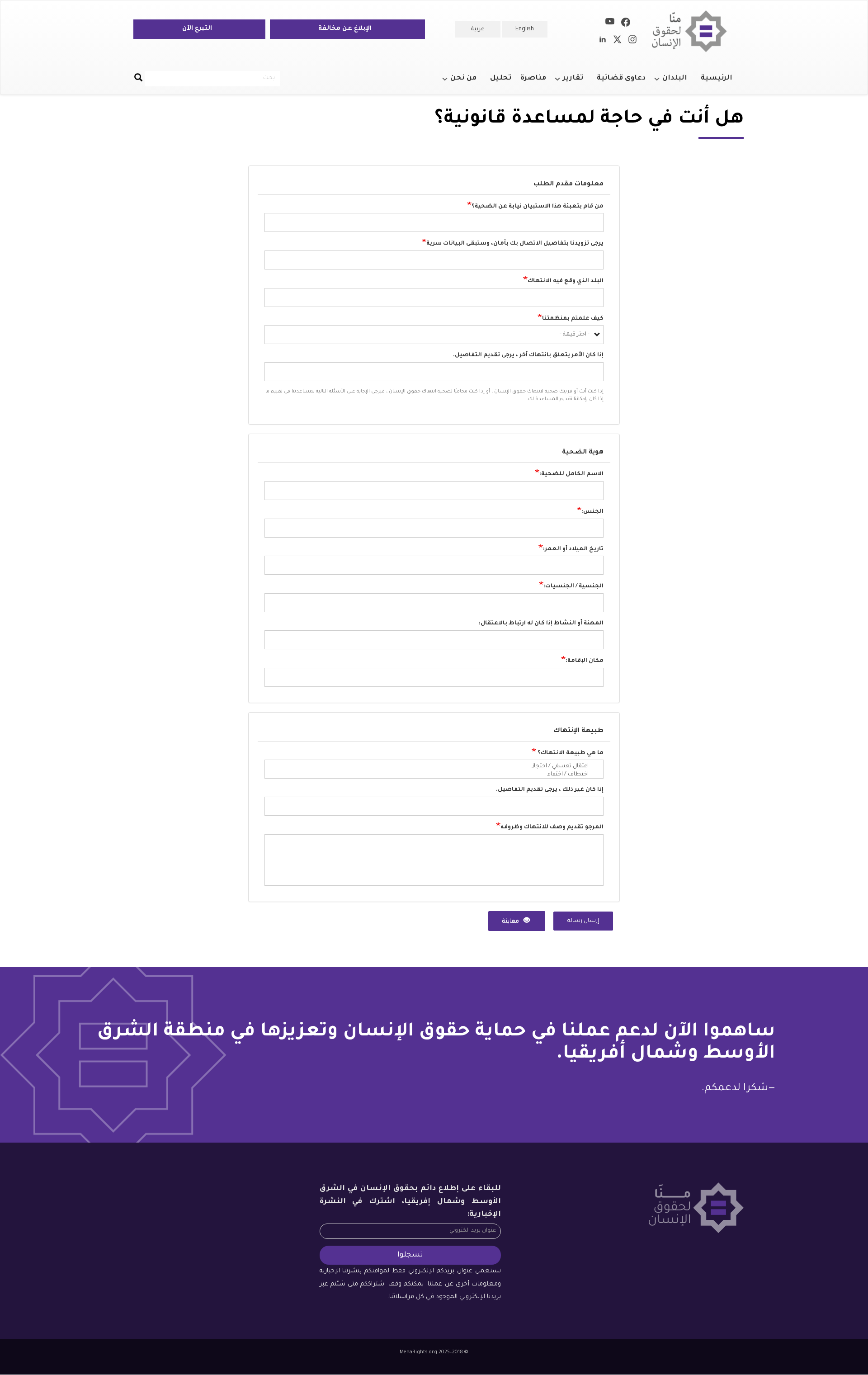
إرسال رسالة (583, 921)
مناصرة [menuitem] (533, 78)
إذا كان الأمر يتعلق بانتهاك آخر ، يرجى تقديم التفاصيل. (528, 355)
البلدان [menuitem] (679, 82)
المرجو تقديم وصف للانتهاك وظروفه (552, 827)
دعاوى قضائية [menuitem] (621, 78)
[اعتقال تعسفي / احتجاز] (430, 767)
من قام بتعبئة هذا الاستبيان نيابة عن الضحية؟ (538, 206)
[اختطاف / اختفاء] (430, 775)
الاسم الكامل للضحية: (571, 474)
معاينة (511, 921)
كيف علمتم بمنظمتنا (573, 318)
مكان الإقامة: (585, 661)
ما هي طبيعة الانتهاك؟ (570, 753)
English (524, 29)
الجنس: (592, 512)
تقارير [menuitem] (577, 82)
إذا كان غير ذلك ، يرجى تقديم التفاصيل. (550, 790)
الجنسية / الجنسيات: (573, 586)
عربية (477, 29)
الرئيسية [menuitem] (716, 78)
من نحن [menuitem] (468, 82)
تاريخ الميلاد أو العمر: (573, 549)
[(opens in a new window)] (625, 24)
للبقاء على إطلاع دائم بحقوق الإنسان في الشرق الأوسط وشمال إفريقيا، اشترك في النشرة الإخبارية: (410, 1202)
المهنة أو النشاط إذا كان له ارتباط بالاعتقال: (541, 623)
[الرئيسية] (693, 31)
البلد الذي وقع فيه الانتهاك (566, 281)
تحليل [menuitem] (500, 78)
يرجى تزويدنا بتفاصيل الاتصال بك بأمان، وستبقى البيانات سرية (515, 244)
